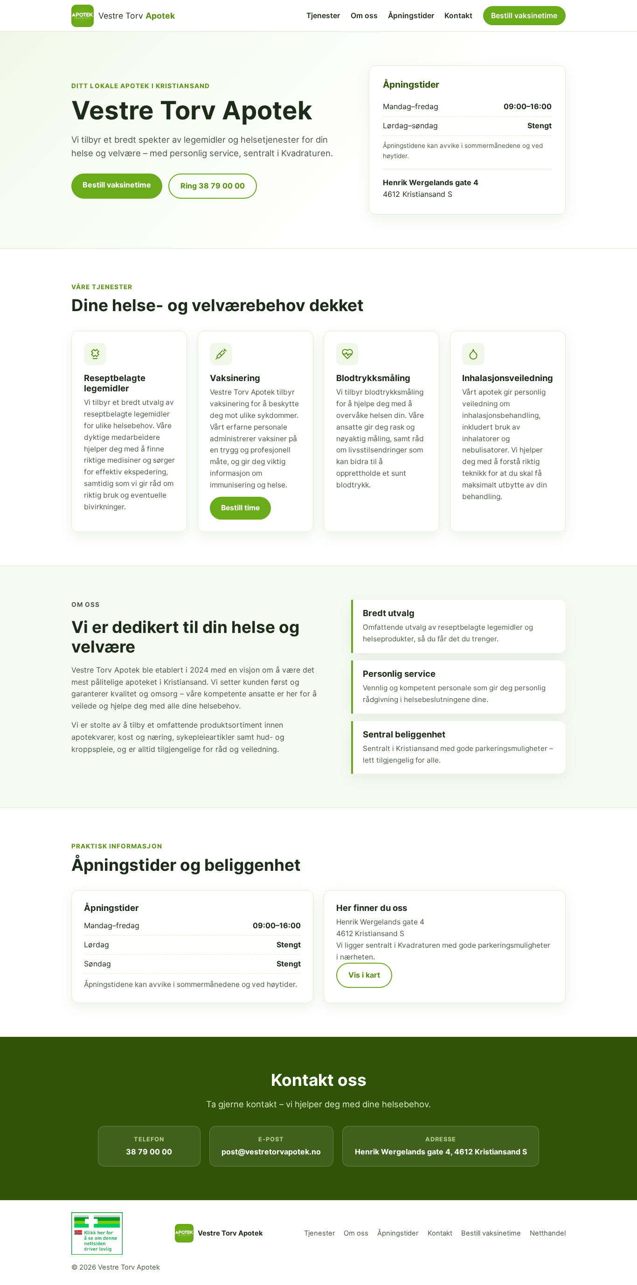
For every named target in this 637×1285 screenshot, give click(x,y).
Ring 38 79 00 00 (212, 185)
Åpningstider (411, 15)
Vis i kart (364, 974)
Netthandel (548, 1233)
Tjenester (323, 15)
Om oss (364, 15)
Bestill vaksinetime (524, 15)
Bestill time (240, 507)
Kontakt (458, 15)
